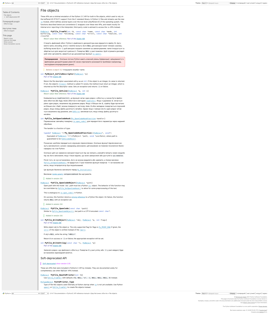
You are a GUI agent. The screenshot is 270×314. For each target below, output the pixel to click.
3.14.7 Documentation (57, 3)
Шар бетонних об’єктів (99, 3)
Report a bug (8, 38)
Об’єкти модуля (9, 31)
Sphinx (262, 312)
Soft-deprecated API (13, 17)
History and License (249, 302)
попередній (241, 3)
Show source (8, 42)
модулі (258, 3)
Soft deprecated (49, 263)
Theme (198, 3)
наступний (251, 3)
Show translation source (12, 44)
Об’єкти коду (8, 24)
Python (7, 3)
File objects (113, 3)
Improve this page (10, 40)
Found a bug (263, 310)
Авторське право (241, 297)
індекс (265, 3)
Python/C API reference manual (78, 3)
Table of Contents (11, 12)
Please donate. (263, 306)
